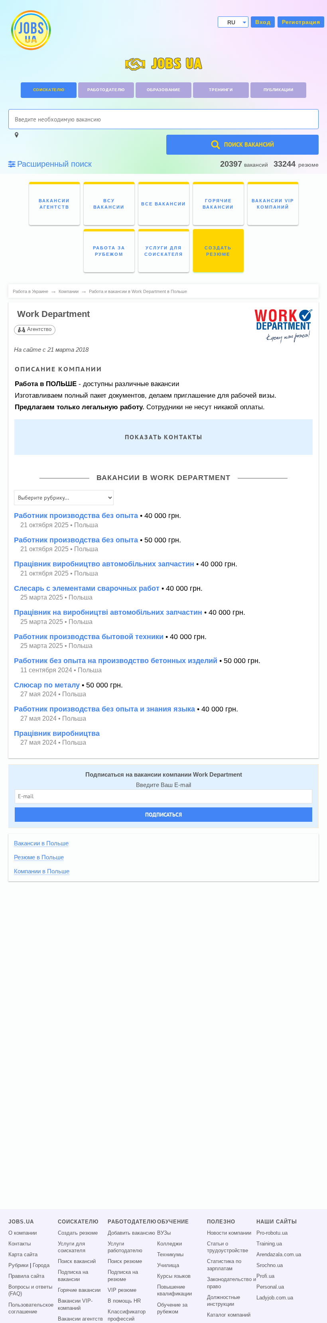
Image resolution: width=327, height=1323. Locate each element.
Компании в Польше (41, 871)
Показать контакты (164, 437)
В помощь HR (124, 1301)
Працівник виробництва (57, 733)
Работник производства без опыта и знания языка (104, 709)
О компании (22, 1233)
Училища (168, 1265)
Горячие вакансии (79, 1290)
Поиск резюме (125, 1261)
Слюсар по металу (47, 685)
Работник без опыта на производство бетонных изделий (115, 661)
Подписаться (163, 814)
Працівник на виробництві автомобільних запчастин (108, 612)
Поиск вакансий (77, 1261)
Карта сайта (22, 1254)
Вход (262, 22)
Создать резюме (78, 1233)
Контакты (19, 1244)
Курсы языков (174, 1276)
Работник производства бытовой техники (89, 637)
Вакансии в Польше (41, 843)
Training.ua (269, 1244)
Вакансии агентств (80, 1319)
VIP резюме (122, 1290)
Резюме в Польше (39, 857)
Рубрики (18, 1265)
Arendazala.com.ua (278, 1254)
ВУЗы (164, 1233)
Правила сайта (26, 1276)
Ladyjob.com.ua (274, 1298)
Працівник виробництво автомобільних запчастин (104, 564)
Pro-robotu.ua (272, 1233)
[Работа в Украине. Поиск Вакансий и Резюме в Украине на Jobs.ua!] (30, 30)
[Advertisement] (163, 943)
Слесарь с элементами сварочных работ (87, 588)
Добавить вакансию (131, 1233)
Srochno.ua (269, 1265)
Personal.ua (270, 1287)
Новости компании (229, 1233)
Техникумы (170, 1254)
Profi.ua (265, 1276)
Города (41, 1265)
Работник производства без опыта (76, 516)
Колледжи (169, 1244)
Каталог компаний (228, 1315)
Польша (86, 525)
